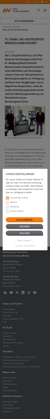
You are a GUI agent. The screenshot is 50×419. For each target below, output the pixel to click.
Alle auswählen (24, 219)
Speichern (24, 233)
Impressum (19, 246)
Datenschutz (30, 246)
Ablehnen (24, 226)
